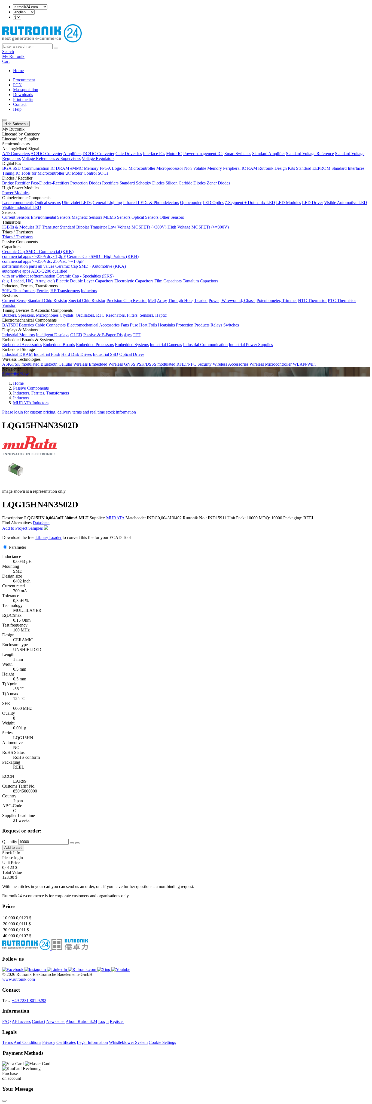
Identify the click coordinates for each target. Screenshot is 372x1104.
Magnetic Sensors (87, 217)
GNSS (129, 364)
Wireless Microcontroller (270, 364)
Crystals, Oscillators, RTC (82, 315)
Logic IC (119, 168)
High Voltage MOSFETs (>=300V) (198, 227)
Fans (125, 325)
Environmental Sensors (51, 217)
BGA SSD (11, 168)
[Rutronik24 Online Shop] (42, 41)
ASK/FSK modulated (20, 364)
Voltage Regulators (98, 158)
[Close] (4, 1101)
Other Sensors (172, 217)
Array (162, 300)
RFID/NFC (186, 364)
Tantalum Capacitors (200, 281)
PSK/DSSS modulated (155, 364)
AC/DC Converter (46, 153)
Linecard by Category (21, 134)
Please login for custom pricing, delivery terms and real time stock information (69, 412)
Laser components (17, 202)
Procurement (24, 80)
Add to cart (13, 848)
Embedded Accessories (22, 344)
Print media (23, 99)
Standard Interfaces (347, 168)
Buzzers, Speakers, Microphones (30, 315)
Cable (40, 325)
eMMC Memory (84, 168)
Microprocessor (169, 168)
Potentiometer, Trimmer (277, 300)
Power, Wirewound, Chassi (232, 300)
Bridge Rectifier (16, 183)
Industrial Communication (205, 344)
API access (21, 1021)
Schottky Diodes (150, 183)
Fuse (134, 325)
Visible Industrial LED (21, 207)
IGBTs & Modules (18, 227)
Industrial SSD (105, 354)
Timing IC (11, 173)
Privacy (48, 1042)
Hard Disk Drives (76, 354)
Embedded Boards (59, 344)
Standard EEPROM (313, 168)
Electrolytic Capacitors (133, 281)
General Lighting (107, 202)
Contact (19, 104)
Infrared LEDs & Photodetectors (151, 202)
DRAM (62, 168)
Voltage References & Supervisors (51, 158)
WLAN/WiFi (304, 364)
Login (103, 1021)
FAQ (6, 1021)
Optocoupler (191, 202)
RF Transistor (47, 227)
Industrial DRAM (17, 354)
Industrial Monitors (18, 334)
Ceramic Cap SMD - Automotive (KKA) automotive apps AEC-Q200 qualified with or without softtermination (64, 271)
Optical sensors (48, 202)
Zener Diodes (218, 183)
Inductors (89, 290)
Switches (231, 325)
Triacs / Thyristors (17, 237)
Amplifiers (72, 153)
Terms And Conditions (21, 1042)
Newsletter (55, 1021)
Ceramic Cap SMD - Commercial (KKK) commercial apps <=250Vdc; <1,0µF (38, 254)
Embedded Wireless (106, 364)
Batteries (26, 325)
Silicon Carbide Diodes (186, 183)
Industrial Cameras (166, 344)
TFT (137, 334)
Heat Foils (148, 325)
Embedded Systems (132, 344)
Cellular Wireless (73, 364)
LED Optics (213, 202)
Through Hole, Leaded (188, 300)
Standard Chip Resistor (47, 300)
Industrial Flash (47, 354)
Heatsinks (166, 325)
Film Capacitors (168, 281)
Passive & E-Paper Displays (107, 334)
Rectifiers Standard (118, 183)
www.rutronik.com (18, 979)
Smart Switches (237, 153)
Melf (152, 300)
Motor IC (174, 153)
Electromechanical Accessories (93, 325)
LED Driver (312, 202)
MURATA (115, 518)
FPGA (105, 168)
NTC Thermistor (312, 300)
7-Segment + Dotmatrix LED (250, 202)
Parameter (17, 547)
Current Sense (14, 300)
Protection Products (192, 325)
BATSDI (10, 325)
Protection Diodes (85, 183)
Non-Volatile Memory (203, 168)
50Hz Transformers (18, 290)
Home (18, 70)
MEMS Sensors (116, 217)
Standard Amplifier (268, 153)
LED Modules (288, 202)
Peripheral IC (234, 168)
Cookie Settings (162, 1042)
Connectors (56, 325)
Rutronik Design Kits (276, 168)
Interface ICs (154, 153)
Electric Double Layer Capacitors (84, 281)
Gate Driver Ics (128, 153)
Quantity (9, 841)
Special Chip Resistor (86, 300)
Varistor (9, 305)
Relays (216, 325)
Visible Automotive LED (345, 202)
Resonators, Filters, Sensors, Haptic (136, 315)
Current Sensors (16, 217)
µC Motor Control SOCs (86, 173)
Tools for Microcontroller (42, 173)
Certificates (66, 1042)
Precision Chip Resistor (126, 300)
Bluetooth (49, 364)
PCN (17, 84)
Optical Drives (131, 354)
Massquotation (25, 89)
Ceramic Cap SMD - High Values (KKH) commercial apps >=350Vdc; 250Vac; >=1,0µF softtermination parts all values (70, 261)
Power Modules (15, 192)
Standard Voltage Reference (310, 153)
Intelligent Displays (52, 334)
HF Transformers (65, 290)
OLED (76, 334)
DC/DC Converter (98, 153)
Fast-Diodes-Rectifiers (50, 183)
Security (204, 364)
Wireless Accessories (230, 364)
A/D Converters (16, 153)
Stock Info (11, 852)
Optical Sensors (145, 217)
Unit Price (11, 862)
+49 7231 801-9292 (29, 1000)
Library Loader (48, 537)
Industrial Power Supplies (251, 344)
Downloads (23, 94)
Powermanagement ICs (203, 153)
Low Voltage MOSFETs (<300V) (137, 227)
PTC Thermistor (342, 300)
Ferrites (42, 290)
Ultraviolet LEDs (77, 202)
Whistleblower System (128, 1042)
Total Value (12, 872)
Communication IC (38, 168)
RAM (252, 168)
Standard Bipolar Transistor (83, 227)
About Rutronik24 (81, 1021)
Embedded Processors (95, 344)
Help (17, 109)
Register (117, 1021)
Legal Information (92, 1042)
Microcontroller (142, 168)
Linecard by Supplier (20, 139)
